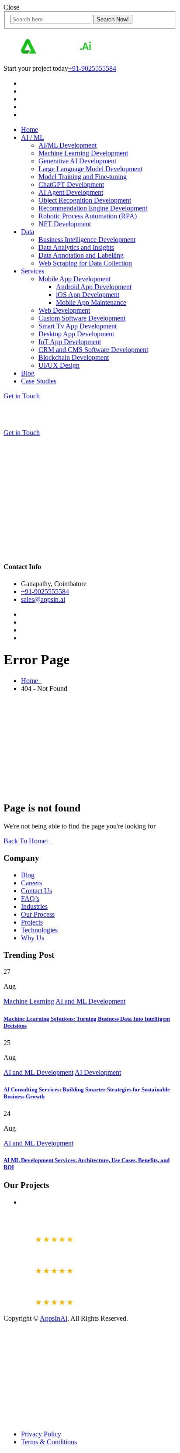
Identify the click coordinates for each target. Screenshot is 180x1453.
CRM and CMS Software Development (93, 349)
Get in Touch (21, 396)
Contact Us (36, 890)
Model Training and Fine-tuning (82, 176)
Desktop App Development (76, 334)
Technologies (39, 930)
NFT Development (64, 224)
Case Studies (38, 381)
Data (27, 231)
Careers (31, 883)
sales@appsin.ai (43, 599)
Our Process (38, 914)
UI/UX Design (59, 365)
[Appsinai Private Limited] (56, 53)
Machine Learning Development (83, 153)
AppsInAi (53, 1318)
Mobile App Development (74, 279)
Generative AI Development (77, 161)
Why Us (32, 938)
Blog (28, 373)
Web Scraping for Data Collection (85, 263)
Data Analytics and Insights (76, 247)
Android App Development (94, 286)
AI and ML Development (90, 1001)
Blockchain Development (73, 357)
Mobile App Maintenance (91, 302)
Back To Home (26, 841)
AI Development (98, 1072)
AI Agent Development (70, 192)
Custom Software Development (81, 318)
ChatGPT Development (71, 184)
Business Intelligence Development (86, 239)
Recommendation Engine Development (92, 208)
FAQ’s (30, 898)
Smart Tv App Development (77, 326)
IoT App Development (69, 341)
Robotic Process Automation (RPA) (87, 216)
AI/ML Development (67, 145)
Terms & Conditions (49, 1442)
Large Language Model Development (90, 169)
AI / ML (32, 137)
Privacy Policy (41, 1434)
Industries (34, 906)
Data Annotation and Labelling (81, 255)
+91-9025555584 (92, 68)
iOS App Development (87, 294)
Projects (32, 922)
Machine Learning (28, 1001)
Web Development (64, 310)
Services (32, 271)
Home (29, 129)
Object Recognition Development (84, 200)
